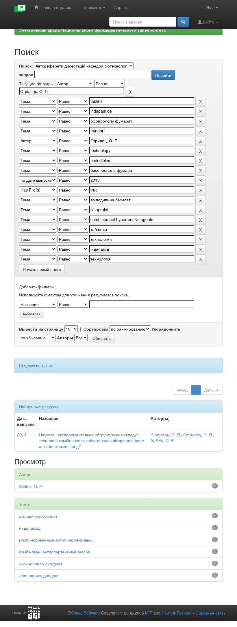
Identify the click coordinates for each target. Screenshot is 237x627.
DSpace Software (84, 613)
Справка (122, 7)
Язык (210, 7)
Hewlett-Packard (177, 613)
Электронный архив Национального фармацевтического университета (92, 30)
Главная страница (56, 7)
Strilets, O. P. (162, 440)
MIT (148, 613)
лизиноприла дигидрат (40, 563)
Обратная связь (210, 613)
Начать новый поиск (42, 269)
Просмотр (92, 7)
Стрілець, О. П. (166, 435)
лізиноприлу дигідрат (39, 575)
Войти (208, 22)
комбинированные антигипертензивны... (57, 540)
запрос (26, 74)
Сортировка (96, 329)
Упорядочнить (166, 329)
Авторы (65, 337)
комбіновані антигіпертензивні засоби (54, 552)
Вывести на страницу (41, 329)
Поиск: (26, 66)
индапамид (29, 528)
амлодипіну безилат (38, 516)
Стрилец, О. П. (198, 435)
